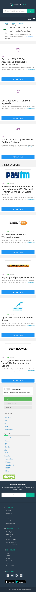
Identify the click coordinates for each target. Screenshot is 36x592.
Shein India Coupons (11, 545)
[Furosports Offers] (18, 306)
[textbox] (15, 11)
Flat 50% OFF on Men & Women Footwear (14, 236)
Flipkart (7, 441)
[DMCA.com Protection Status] (9, 476)
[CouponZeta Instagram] (21, 575)
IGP (5, 444)
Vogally (6, 426)
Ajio (5, 450)
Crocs (6, 423)
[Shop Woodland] (5, 30)
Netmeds (7, 462)
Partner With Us (10, 566)
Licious (6, 471)
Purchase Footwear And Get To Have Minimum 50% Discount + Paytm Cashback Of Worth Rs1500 (18, 190)
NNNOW (7, 468)
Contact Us (9, 561)
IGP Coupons (9, 534)
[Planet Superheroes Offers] (18, 265)
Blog (7, 518)
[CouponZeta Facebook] (8, 575)
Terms (8, 558)
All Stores (8, 510)
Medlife (7, 447)
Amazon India (9, 438)
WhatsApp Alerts (10, 523)
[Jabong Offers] (18, 223)
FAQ (7, 563)
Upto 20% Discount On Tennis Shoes (17, 319)
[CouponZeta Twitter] (12, 575)
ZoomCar (7, 456)
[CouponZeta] (18, 4)
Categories (9, 513)
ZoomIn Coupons (11, 542)
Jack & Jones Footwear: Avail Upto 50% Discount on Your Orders (17, 363)
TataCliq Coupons (11, 532)
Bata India (7, 417)
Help (7, 516)
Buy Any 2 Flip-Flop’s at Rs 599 (18, 277)
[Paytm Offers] (18, 174)
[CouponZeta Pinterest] (16, 575)
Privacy (8, 555)
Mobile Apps (9, 521)
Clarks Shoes (8, 429)
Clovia (6, 453)
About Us (8, 553)
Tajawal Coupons (11, 539)
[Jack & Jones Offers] (18, 349)
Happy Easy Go (9, 465)
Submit (30, 495)
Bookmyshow (8, 459)
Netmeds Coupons (11, 537)
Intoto (6, 420)
